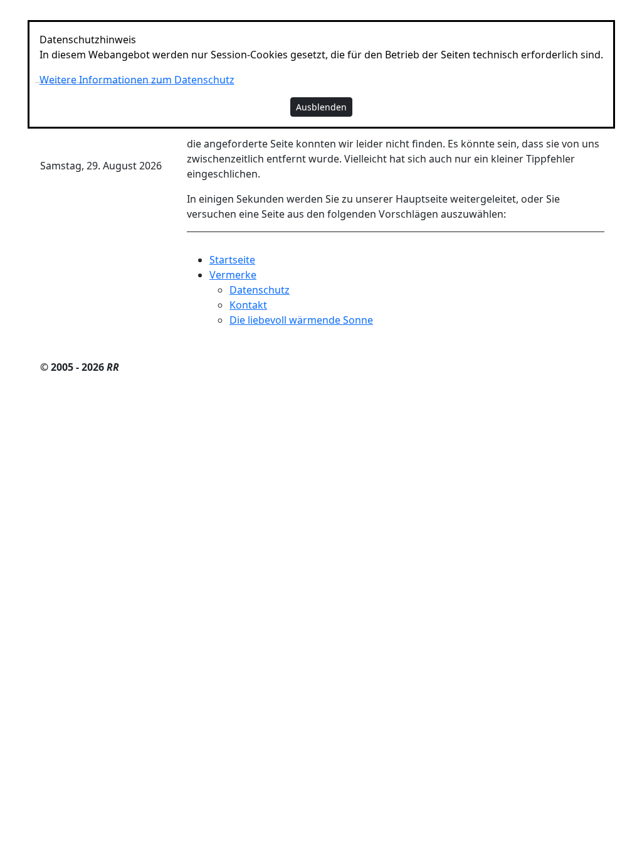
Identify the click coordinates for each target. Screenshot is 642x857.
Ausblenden (321, 107)
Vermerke (232, 275)
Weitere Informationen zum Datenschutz (136, 80)
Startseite (232, 260)
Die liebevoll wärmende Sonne (301, 320)
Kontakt (248, 305)
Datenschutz (259, 290)
